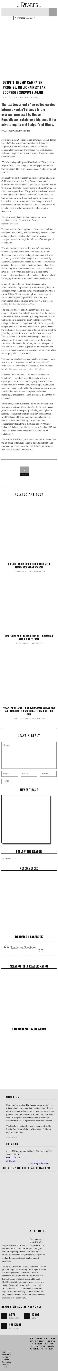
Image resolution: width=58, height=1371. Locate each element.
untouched (13, 223)
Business (50, 1341)
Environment (37, 1343)
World (39, 1338)
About (52, 1349)
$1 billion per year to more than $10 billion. (25, 368)
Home (32, 1338)
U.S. (46, 1338)
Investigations (10, 98)
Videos (21, 904)
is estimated (40, 268)
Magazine (34, 1349)
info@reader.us (12, 1160)
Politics (49, 1343)
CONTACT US (12, 1144)
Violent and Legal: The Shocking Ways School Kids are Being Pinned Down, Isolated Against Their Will (29, 711)
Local (52, 1338)
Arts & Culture (37, 1341)
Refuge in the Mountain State (29, 899)
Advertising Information (39, 1163)
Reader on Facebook (29, 937)
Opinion (50, 1346)
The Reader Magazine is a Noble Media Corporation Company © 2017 (6, 1359)
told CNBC (49, 194)
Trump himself (42, 362)
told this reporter (29, 427)
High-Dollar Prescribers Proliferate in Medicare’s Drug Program (29, 565)
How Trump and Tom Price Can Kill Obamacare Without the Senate (29, 637)
